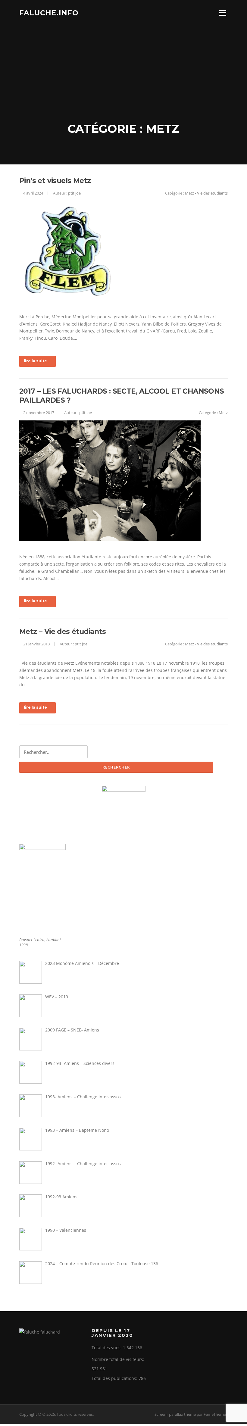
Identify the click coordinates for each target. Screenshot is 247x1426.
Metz (223, 412)
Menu (222, 13)
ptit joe (74, 193)
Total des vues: (107, 1347)
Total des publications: (115, 1378)
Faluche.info (49, 12)
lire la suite (35, 361)
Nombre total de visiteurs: (118, 1359)
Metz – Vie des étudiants (62, 631)
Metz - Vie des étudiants (206, 193)
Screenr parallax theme (175, 1414)
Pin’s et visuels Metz (55, 180)
